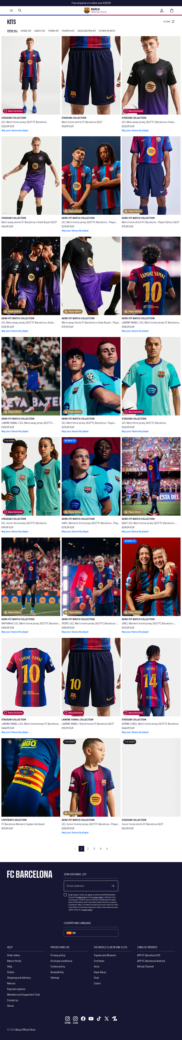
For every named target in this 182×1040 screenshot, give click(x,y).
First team (99, 960)
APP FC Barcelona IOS (148, 955)
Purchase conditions (61, 960)
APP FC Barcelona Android (151, 960)
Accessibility (57, 971)
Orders (10, 971)
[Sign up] (113, 886)
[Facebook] (83, 1018)
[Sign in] (162, 10)
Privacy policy (57, 955)
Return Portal (14, 960)
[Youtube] (91, 1018)
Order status (13, 955)
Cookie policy (57, 966)
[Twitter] (106, 1018)
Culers (97, 983)
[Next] (107, 849)
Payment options (16, 988)
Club (96, 977)
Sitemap (54, 977)
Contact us (12, 1000)
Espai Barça (100, 971)
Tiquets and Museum (105, 955)
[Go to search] (20, 10)
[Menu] (11, 10)
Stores (10, 1005)
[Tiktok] (99, 1018)
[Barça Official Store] (95, 10)
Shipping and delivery (19, 977)
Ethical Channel (145, 966)
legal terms (81, 897)
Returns (11, 983)
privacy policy (97, 897)
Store (68, 1022)
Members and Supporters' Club (23, 994)
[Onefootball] (114, 1018)
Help (9, 966)
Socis (96, 966)
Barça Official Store (25, 1029)
